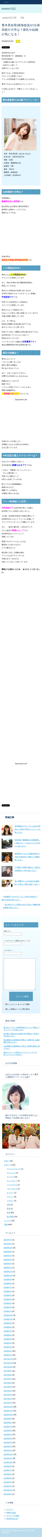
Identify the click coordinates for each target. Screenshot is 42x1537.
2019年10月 (8, 1275)
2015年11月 (8, 1458)
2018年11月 (8, 1319)
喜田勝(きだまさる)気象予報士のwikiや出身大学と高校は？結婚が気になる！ (27, 857)
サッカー (10, 1177)
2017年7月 (8, 1379)
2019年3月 (8, 1303)
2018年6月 (8, 1335)
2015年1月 (8, 1486)
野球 (8, 1213)
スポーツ (7, 1165)
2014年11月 (8, 1490)
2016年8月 (8, 1423)
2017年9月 (8, 1371)
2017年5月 (8, 1387)
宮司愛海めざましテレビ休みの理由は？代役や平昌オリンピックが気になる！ (27, 829)
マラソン (10, 1197)
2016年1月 (8, 1450)
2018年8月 (8, 1327)
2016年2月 (8, 1446)
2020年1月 (8, 1268)
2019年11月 (8, 1272)
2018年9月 (8, 1323)
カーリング (11, 1173)
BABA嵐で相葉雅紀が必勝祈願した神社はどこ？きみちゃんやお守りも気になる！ (27, 843)
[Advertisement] (20, 237)
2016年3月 (8, 1442)
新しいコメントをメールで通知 (18, 1004)
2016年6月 (8, 1431)
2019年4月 (8, 1299)
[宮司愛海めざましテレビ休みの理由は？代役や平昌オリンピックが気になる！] (7, 830)
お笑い (6, 1161)
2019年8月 (8, 1283)
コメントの (12, 1516)
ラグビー (10, 1201)
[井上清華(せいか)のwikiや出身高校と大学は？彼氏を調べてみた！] (7, 883)
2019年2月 (8, 1307)
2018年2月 (8, 1351)
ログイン (9, 1509)
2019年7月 (8, 1287)
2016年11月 (8, 1411)
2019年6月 (8, 1291)
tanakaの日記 (9, 8)
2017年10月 (8, 1367)
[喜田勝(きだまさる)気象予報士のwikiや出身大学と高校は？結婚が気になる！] (7, 857)
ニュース (7, 1220)
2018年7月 (8, 1331)
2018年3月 (8, 1347)
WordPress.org (12, 1519)
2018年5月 (8, 1339)
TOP (9, 17)
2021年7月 (8, 1240)
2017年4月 (8, 1391)
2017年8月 (8, 1375)
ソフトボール (12, 1185)
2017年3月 (8, 1395)
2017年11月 (8, 1363)
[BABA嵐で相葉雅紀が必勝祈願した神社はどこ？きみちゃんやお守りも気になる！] (7, 843)
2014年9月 (8, 1494)
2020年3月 (8, 1264)
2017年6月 (8, 1383)
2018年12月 (8, 1315)
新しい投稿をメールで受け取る (18, 1009)
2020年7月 (8, 1256)
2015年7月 (8, 1470)
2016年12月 (8, 1407)
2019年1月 (8, 1311)
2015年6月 (8, 1474)
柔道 (8, 1209)
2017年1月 (8, 1403)
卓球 (8, 1205)
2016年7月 (8, 1427)
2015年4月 (8, 1482)
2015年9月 (8, 1466)
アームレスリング (14, 1169)
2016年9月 (8, 1419)
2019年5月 (8, 1295)
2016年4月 (8, 1438)
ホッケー (10, 1193)
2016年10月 (8, 1415)
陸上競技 (10, 1217)
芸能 (17, 41)
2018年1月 (8, 1355)
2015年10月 (8, 1462)
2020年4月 (8, 1260)
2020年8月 (8, 1252)
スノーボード (12, 1181)
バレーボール (12, 1189)
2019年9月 (8, 1279)
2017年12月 (8, 1359)
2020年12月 (8, 1248)
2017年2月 (8, 1399)
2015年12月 (8, 1454)
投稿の (11, 1512)
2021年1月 (8, 1244)
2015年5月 (8, 1478)
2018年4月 (8, 1343)
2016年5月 (8, 1434)
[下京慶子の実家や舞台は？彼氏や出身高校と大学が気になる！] (7, 871)
